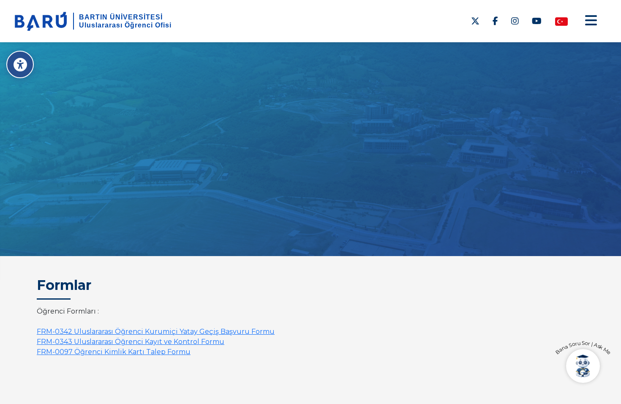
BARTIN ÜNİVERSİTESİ (121, 17)
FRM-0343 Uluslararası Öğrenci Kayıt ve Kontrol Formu (130, 342)
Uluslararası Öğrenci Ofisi (125, 25)
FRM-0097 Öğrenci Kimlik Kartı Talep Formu (114, 352)
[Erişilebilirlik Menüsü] (20, 64)
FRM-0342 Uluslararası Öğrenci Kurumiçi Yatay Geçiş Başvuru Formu (156, 332)
